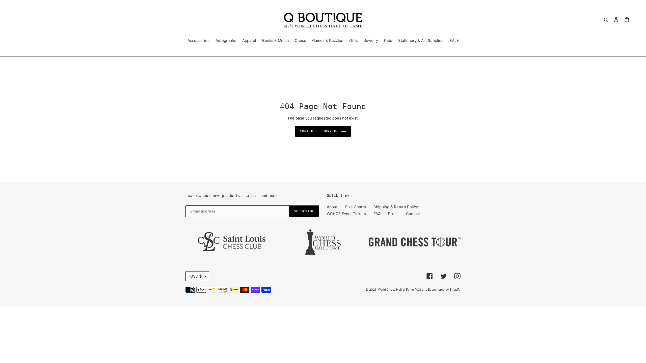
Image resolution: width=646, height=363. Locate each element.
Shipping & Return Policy (395, 206)
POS (418, 289)
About (332, 206)
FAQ (377, 213)
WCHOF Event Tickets (346, 213)
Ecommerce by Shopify (444, 289)
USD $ (196, 276)
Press (393, 213)
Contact (413, 213)
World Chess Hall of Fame (396, 289)
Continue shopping (319, 131)
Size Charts (355, 206)
